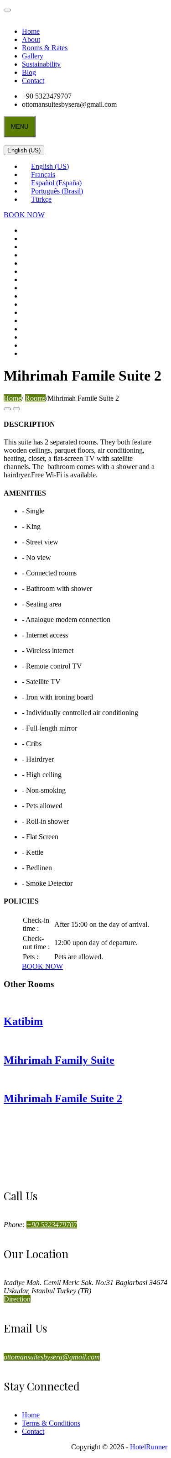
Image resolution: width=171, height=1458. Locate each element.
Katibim (23, 1021)
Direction (17, 1299)
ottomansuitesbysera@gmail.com (52, 1357)
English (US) (24, 150)
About (31, 39)
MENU (19, 126)
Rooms (35, 398)
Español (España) (56, 183)
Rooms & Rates (44, 48)
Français (43, 174)
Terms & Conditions (51, 1423)
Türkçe (41, 199)
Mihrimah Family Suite (59, 1060)
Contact (33, 80)
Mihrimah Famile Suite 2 (63, 1098)
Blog (29, 72)
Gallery (32, 56)
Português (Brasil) (57, 191)
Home (31, 31)
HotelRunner (148, 1447)
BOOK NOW (24, 215)
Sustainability (41, 64)
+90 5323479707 (51, 1224)
